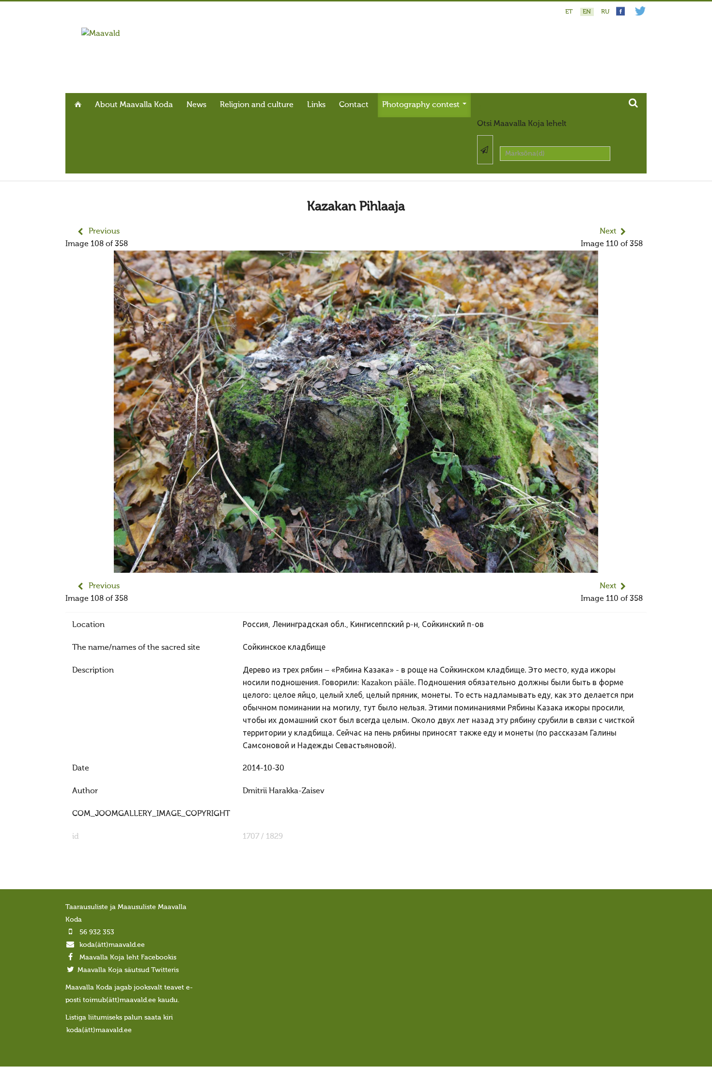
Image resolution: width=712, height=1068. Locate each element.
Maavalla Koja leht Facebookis (127, 957)
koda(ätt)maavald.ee (112, 945)
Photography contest (422, 105)
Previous (104, 232)
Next (608, 232)
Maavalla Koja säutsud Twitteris (128, 970)
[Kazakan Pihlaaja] (356, 566)
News (196, 105)
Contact (354, 105)
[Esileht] (100, 34)
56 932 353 (96, 932)
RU (605, 12)
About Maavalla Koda (134, 105)
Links (316, 105)
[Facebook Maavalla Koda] (620, 14)
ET (569, 12)
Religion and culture (257, 105)
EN (588, 12)
